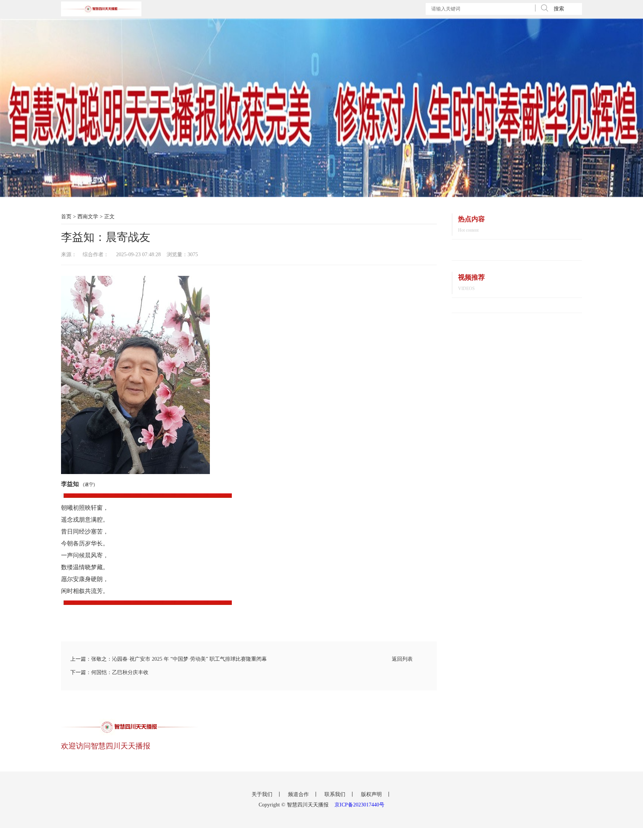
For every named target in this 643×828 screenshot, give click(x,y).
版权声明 (372, 794)
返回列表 (402, 659)
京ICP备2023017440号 (359, 805)
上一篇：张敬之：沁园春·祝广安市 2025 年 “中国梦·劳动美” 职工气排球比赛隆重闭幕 (168, 659)
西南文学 (87, 216)
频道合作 (299, 794)
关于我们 (263, 794)
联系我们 (335, 794)
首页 (66, 216)
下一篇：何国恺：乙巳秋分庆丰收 (109, 672)
